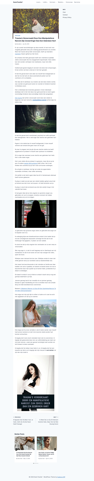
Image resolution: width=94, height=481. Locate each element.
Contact (65, 15)
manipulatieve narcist (39, 100)
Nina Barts (18, 44)
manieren (18, 54)
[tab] (33, 463)
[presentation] (25, 443)
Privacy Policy (67, 17)
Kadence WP (61, 477)
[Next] (55, 449)
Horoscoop (69, 2)
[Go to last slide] (16, 449)
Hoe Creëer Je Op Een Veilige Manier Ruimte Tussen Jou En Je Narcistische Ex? (46, 454)
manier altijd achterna (31, 163)
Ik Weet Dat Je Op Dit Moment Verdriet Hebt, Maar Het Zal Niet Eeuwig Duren (48, 420)
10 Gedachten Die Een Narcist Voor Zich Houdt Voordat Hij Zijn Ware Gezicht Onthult (24, 454)
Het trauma (18, 98)
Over (64, 12)
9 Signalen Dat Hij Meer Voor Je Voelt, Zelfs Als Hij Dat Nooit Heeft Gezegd (23, 420)
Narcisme (77, 2)
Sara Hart (20, 458)
